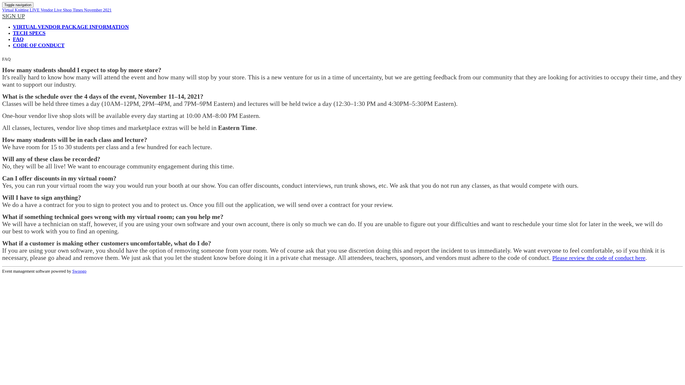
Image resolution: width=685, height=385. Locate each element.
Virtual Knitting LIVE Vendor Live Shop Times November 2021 (57, 10)
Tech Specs (29, 33)
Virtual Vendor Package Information (71, 27)
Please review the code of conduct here (598, 258)
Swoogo (79, 271)
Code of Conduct (38, 45)
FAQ (18, 39)
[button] (13, 16)
